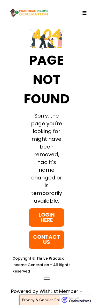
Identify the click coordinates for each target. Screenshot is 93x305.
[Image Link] (46, 38)
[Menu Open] (46, 278)
